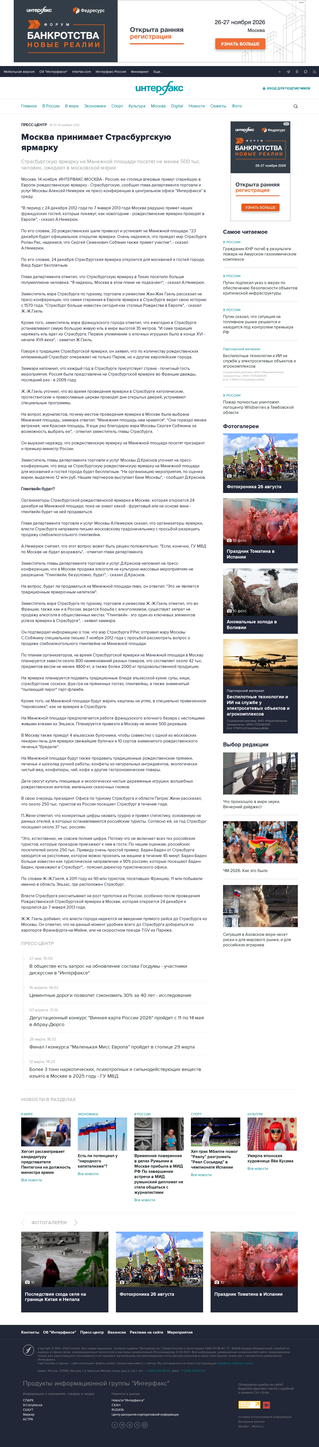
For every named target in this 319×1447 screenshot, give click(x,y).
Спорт (117, 106)
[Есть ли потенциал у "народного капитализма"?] (102, 1149)
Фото (237, 106)
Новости (197, 106)
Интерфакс (159, 88)
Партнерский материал (241, 349)
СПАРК (28, 1400)
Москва (158, 106)
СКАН (116, 1405)
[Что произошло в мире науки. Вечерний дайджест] (260, 795)
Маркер (28, 1415)
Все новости (31, 1180)
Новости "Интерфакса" (128, 1400)
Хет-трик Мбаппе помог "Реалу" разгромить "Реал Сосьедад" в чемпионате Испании (214, 1159)
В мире (72, 106)
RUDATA (118, 1410)
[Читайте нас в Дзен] (115, 1425)
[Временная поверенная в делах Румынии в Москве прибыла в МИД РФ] (159, 1149)
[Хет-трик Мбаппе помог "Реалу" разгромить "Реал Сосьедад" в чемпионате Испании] (215, 1145)
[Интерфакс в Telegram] (122, 1425)
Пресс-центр (34, 125)
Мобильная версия (19, 72)
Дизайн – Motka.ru (251, 1426)
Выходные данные (251, 1422)
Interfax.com (81, 72)
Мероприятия (180, 1332)
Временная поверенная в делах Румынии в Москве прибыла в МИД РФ (158, 1174)
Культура (137, 106)
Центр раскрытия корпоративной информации (145, 1415)
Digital (177, 106)
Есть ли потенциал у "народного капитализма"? (98, 1161)
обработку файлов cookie (235, 1363)
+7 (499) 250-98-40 (157, 1371)
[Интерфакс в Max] (145, 1425)
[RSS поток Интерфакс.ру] (137, 1425)
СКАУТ (28, 1410)
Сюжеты (218, 106)
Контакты (30, 1332)
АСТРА (28, 1419)
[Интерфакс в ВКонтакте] (130, 1425)
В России (51, 106)
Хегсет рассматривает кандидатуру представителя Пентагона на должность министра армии (46, 1162)
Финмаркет (140, 72)
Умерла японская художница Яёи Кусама (270, 1158)
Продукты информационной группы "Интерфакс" (96, 1383)
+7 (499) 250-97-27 (192, 1371)
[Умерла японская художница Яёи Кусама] (272, 1149)
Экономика (95, 106)
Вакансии (117, 1332)
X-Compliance (32, 1405)
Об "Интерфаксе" (53, 72)
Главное (29, 106)
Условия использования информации (265, 1417)
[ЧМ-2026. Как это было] (260, 864)
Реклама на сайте (146, 1332)
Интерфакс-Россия (111, 72)
